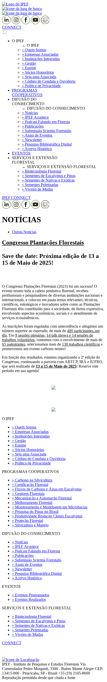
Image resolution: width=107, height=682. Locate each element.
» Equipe (19, 445)
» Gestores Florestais (28, 493)
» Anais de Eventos (27, 564)
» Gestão (19, 441)
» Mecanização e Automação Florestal (42, 498)
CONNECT (11, 27)
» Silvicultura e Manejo (30, 525)
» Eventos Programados (30, 595)
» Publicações (23, 555)
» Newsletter (22, 569)
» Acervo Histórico (27, 578)
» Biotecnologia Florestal (31, 616)
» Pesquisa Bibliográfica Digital (37, 573)
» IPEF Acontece (25, 546)
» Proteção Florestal (27, 520)
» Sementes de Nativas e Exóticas (38, 625)
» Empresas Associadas (30, 432)
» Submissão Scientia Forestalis (36, 560)
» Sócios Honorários (28, 450)
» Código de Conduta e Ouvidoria (38, 458)
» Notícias (20, 542)
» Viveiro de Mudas (27, 634)
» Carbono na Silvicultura (32, 480)
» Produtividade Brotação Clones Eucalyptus (47, 516)
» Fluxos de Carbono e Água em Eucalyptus (47, 489)
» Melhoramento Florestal (32, 502)
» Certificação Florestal (30, 484)
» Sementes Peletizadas (30, 630)
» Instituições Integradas (31, 436)
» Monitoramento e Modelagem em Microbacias (49, 507)
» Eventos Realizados (29, 599)
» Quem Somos (24, 427)
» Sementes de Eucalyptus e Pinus (38, 621)
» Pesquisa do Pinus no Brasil (35, 511)
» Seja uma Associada (29, 454)
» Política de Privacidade (31, 463)
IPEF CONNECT (16, 198)
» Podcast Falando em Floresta (36, 551)
